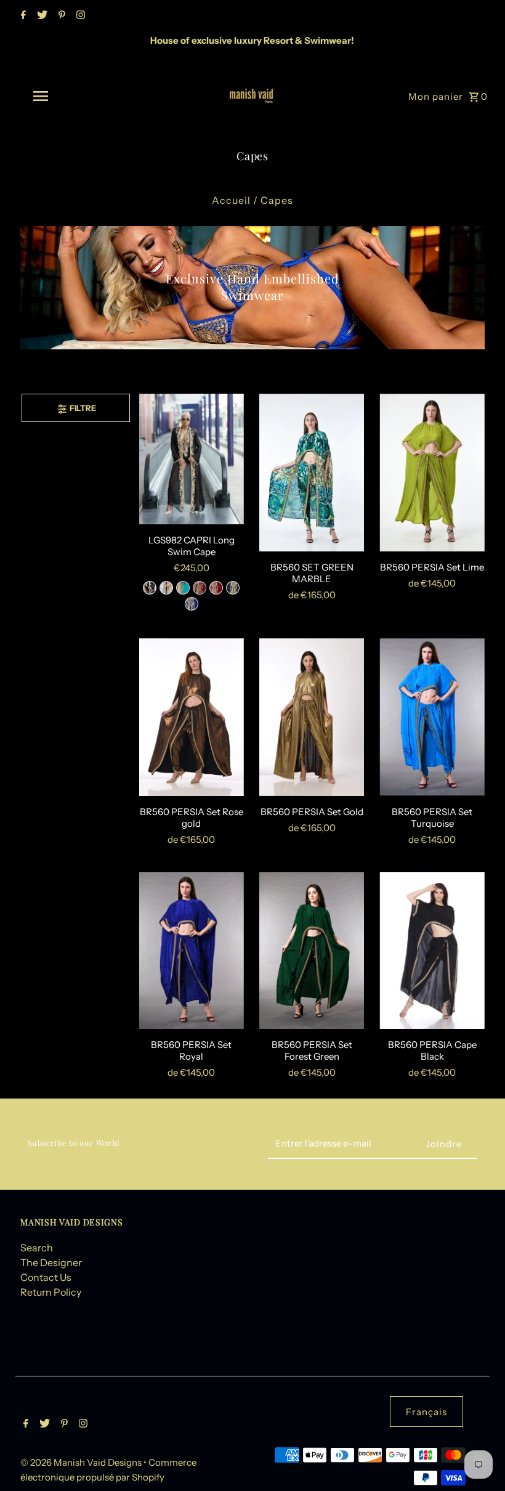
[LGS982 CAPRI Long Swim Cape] (191, 459)
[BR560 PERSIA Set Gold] (311, 717)
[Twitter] (40, 16)
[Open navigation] (64, 96)
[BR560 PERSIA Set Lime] (431, 472)
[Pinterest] (60, 16)
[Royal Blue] (191, 604)
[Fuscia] (199, 588)
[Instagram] (79, 16)
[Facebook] (22, 16)
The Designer (51, 1262)
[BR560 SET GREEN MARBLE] (311, 472)
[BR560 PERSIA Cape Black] (431, 951)
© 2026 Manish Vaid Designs (81, 1462)
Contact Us (45, 1277)
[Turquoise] (183, 588)
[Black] (149, 588)
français (426, 1412)
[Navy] (233, 588)
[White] (166, 588)
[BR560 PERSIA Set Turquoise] (431, 717)
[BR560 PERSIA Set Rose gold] (191, 717)
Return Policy (50, 1292)
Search (36, 1247)
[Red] (216, 588)
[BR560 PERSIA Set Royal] (191, 951)
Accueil (231, 200)
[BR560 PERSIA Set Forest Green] (311, 951)
